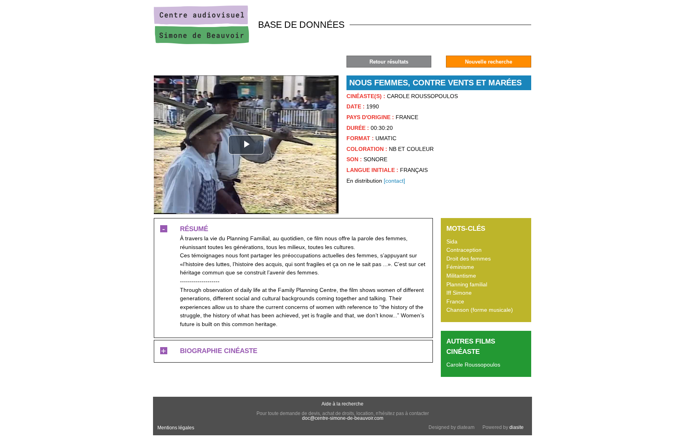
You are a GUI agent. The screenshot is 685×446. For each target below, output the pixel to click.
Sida (451, 241)
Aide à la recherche (342, 404)
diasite (516, 427)
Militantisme (461, 275)
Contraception (464, 250)
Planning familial (466, 284)
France (455, 301)
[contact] (394, 181)
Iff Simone (459, 293)
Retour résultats (388, 62)
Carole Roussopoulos (473, 364)
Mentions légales (175, 427)
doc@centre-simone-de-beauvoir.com (342, 418)
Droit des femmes (468, 258)
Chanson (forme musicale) (479, 310)
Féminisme (460, 267)
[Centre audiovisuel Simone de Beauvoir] (201, 42)
